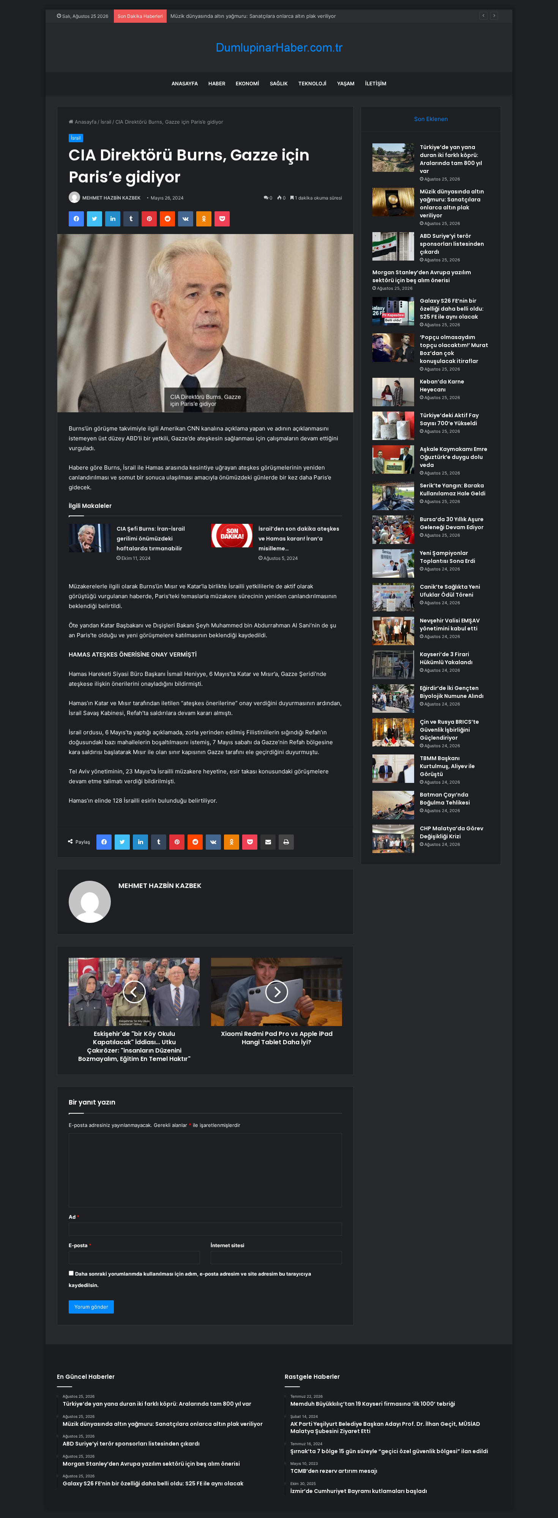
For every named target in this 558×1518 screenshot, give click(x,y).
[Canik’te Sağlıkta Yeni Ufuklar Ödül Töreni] (393, 597)
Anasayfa (185, 83)
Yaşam (346, 83)
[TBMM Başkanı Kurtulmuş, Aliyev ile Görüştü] (393, 768)
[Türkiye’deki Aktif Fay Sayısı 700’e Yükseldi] (393, 426)
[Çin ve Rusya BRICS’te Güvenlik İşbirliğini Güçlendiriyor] (393, 732)
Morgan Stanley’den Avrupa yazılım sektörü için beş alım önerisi (421, 276)
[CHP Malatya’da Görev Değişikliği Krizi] (393, 839)
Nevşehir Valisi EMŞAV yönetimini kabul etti (450, 624)
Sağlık (279, 83)
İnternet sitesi (227, 1245)
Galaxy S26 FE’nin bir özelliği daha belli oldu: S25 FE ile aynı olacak (452, 309)
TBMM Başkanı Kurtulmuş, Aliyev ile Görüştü (447, 766)
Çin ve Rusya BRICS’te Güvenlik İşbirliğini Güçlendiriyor (449, 730)
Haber (216, 83)
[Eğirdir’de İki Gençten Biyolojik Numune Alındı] (393, 698)
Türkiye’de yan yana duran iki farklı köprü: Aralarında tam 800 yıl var (451, 159)
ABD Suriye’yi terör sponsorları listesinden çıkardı (228, 16)
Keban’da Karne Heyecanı (442, 385)
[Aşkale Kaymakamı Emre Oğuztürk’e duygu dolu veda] (393, 459)
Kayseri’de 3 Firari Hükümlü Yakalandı (446, 658)
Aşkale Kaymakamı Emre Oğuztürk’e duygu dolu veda (453, 457)
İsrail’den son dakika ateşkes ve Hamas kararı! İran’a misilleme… (299, 538)
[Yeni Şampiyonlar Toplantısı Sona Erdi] (393, 563)
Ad (74, 1217)
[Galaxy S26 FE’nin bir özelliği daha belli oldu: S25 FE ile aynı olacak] (393, 311)
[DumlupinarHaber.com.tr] (279, 47)
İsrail (106, 122)
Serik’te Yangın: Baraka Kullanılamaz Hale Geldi (452, 489)
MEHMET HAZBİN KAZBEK (111, 198)
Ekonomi (247, 83)
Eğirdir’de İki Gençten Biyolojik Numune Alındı (452, 692)
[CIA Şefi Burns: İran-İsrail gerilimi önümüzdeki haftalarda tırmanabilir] (90, 538)
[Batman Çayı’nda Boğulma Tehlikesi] (393, 805)
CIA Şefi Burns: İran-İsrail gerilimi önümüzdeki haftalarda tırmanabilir (151, 538)
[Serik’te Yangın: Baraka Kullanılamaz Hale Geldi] (393, 496)
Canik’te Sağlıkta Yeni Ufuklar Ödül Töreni (450, 591)
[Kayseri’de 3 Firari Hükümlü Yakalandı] (393, 665)
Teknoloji (312, 83)
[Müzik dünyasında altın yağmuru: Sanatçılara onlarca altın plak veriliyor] (393, 202)
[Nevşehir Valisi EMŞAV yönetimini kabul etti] (393, 631)
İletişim (375, 83)
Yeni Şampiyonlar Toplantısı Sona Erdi (447, 557)
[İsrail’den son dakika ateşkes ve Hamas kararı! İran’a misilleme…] (232, 535)
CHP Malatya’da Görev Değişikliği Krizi (451, 832)
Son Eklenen (431, 119)
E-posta (80, 1245)
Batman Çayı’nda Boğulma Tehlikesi (445, 798)
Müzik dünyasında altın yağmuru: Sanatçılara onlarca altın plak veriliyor (452, 203)
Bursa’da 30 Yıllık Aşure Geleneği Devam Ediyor (452, 523)
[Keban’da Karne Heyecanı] (393, 392)
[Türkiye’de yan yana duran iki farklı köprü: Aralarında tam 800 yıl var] (393, 157)
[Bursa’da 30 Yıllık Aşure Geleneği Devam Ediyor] (393, 529)
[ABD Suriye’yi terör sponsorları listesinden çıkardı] (393, 246)
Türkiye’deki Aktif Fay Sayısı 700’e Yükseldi (449, 419)
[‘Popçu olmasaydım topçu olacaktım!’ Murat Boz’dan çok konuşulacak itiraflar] (393, 347)
